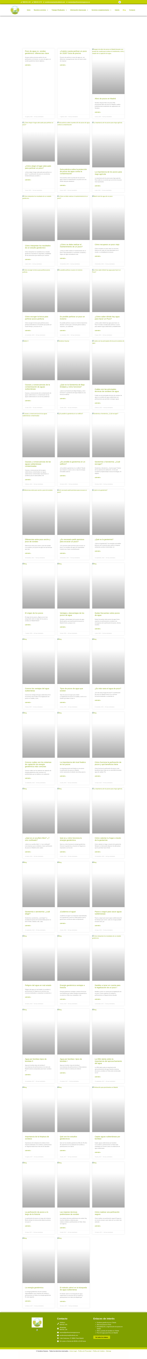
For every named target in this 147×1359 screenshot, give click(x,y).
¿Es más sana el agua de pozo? (108, 688)
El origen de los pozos (34, 613)
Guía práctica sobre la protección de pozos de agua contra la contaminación (73, 171)
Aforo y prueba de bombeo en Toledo (108, 1330)
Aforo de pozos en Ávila (104, 1324)
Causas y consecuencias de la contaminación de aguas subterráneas (37, 387)
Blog (124, 10)
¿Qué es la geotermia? (104, 539)
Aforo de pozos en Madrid (105, 99)
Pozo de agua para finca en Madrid (107, 1333)
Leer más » (28, 65)
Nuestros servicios (40, 10)
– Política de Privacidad (84, 1351)
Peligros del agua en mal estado (38, 985)
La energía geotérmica (34, 1288)
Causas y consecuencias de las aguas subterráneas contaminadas (38, 464)
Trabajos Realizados (58, 10)
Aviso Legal (73, 1351)
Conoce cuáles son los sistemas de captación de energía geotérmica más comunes (38, 764)
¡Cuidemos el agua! (68, 912)
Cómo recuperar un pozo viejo (107, 244)
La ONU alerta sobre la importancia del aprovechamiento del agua (108, 1061)
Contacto (132, 10)
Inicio (28, 10)
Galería (117, 10)
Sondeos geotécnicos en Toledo (106, 1322)
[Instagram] (119, 2)
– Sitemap (108, 1351)
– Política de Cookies (98, 1351)
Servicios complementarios (100, 10)
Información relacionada (78, 10)
